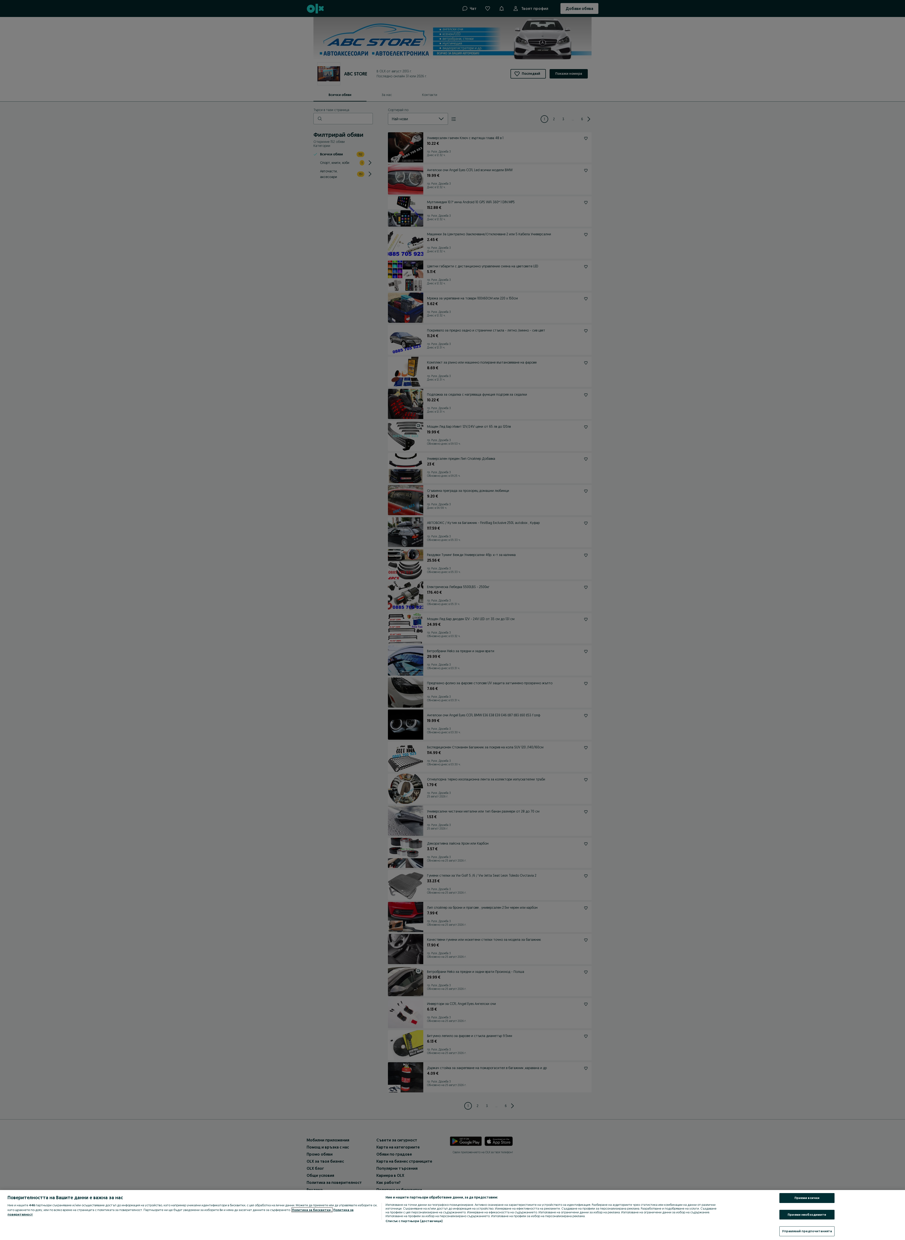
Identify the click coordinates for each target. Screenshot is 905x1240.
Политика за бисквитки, (312, 1210)
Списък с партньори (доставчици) (414, 1221)
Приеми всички (807, 1198)
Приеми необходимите (807, 1214)
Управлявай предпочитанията (807, 1231)
